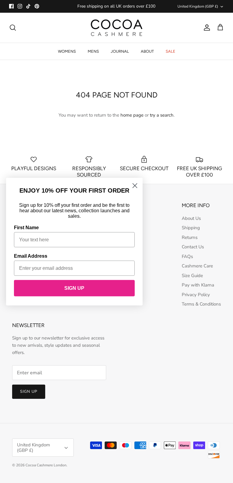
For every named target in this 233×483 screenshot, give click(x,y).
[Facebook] (11, 6)
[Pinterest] (37, 6)
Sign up (28, 391)
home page (132, 115)
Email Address (30, 255)
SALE (170, 51)
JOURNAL (120, 51)
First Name (26, 227)
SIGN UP (74, 287)
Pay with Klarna (198, 285)
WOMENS (67, 51)
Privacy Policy (196, 295)
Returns (190, 237)
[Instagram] (20, 6)
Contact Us (193, 247)
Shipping (191, 228)
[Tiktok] (28, 6)
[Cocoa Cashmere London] (116, 28)
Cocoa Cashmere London (45, 465)
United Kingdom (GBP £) (197, 6)
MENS (93, 51)
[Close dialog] (135, 185)
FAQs (187, 256)
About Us (191, 218)
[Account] (206, 27)
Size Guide (192, 276)
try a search (162, 115)
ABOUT (147, 51)
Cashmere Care (197, 266)
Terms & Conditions (201, 304)
